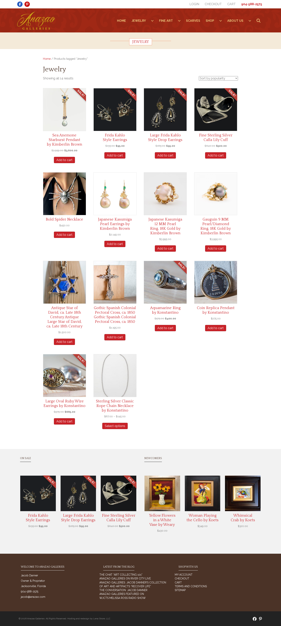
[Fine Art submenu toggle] (179, 21)
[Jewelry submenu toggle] (152, 21)
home (121, 21)
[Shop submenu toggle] (220, 21)
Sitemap (180, 590)
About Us (235, 21)
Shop (210, 21)
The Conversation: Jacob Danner (123, 590)
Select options (115, 426)
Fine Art (166, 21)
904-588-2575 (251, 4)
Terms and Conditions (191, 586)
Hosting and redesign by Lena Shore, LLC (88, 618)
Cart (231, 4)
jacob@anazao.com (33, 596)
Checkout (213, 4)
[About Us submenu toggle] (250, 21)
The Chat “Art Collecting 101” (120, 574)
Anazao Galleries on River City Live (125, 578)
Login (194, 4)
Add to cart (64, 160)
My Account (183, 574)
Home (47, 58)
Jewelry (139, 21)
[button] (259, 21)
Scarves (193, 21)
